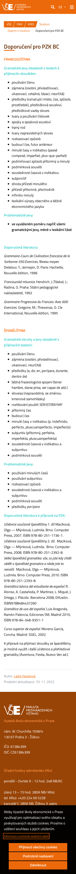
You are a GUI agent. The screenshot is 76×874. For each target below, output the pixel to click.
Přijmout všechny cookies (38, 847)
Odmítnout (38, 865)
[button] (53, 7)
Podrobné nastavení (38, 856)
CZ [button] (60, 7)
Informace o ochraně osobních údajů (26, 836)
